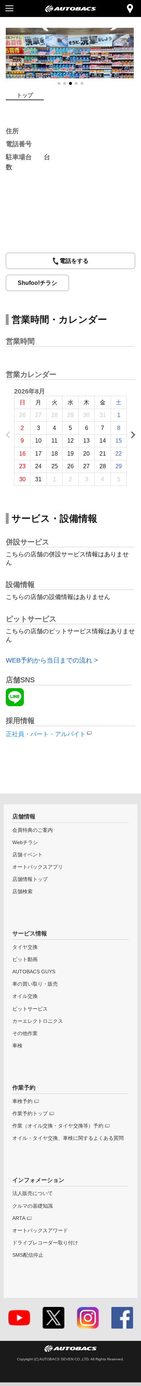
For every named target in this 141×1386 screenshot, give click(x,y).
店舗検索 (22, 891)
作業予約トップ (30, 1113)
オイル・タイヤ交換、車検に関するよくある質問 (68, 1138)
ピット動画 (25, 959)
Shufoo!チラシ (37, 283)
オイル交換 (25, 996)
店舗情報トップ (30, 879)
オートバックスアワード (40, 1230)
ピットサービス (30, 1009)
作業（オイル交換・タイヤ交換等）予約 (57, 1126)
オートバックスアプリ (37, 867)
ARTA (18, 1218)
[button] (58, 83)
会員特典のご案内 (32, 830)
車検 (17, 1045)
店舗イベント (27, 854)
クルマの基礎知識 (32, 1206)
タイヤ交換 (25, 947)
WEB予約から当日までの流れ (49, 660)
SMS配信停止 (27, 1255)
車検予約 (22, 1101)
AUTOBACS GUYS (33, 971)
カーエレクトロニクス (37, 1021)
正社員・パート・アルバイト (46, 734)
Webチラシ (25, 842)
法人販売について (32, 1193)
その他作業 (25, 1033)
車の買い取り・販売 (35, 984)
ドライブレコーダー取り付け (45, 1243)
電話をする (74, 261)
